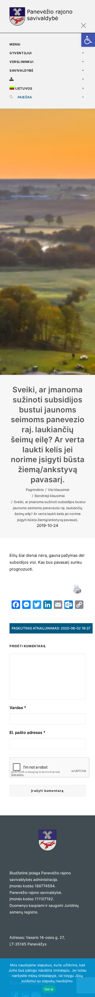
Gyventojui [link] (21, 53)
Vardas (18, 707)
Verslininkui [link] (21, 62)
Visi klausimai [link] (58, 490)
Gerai (48, 989)
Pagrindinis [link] (35, 490)
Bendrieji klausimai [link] (50, 496)
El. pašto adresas (27, 732)
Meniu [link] (15, 44)
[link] (88, 40)
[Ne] (88, 977)
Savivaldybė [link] (22, 70)
